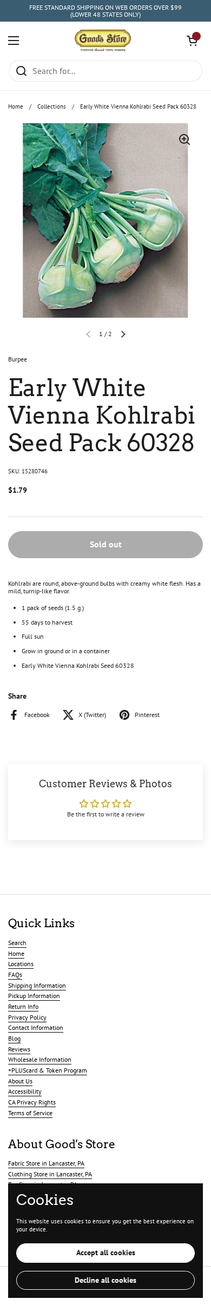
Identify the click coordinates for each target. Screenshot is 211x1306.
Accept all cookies (105, 1252)
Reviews (19, 1049)
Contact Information (35, 1027)
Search (17, 943)
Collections (51, 106)
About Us (20, 1081)
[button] (192, 40)
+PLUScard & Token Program (47, 1070)
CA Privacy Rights (32, 1102)
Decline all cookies (105, 1280)
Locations (21, 964)
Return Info (23, 1006)
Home (15, 106)
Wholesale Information (39, 1059)
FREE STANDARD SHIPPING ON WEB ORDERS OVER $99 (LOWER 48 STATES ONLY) (105, 11)
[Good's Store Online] (102, 40)
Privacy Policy (27, 1017)
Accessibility (25, 1091)
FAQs (15, 974)
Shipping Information (37, 985)
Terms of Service (30, 1113)
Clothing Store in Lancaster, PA (50, 1174)
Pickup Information (34, 996)
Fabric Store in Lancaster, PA (46, 1163)
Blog (14, 1038)
